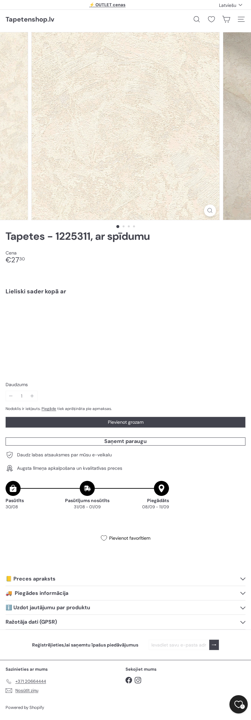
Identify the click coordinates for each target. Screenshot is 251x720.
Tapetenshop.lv (30, 19)
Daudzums (17, 384)
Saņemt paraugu (125, 441)
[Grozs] (226, 19)
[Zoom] (210, 211)
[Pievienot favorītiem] (237, 313)
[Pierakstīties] (214, 645)
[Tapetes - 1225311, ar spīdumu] (125, 322)
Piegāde (49, 408)
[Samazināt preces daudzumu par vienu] (11, 396)
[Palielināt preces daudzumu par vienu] (32, 396)
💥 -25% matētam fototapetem (107, 5)
